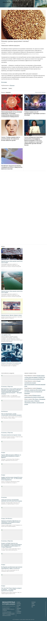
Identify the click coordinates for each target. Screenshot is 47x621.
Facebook (33, 602)
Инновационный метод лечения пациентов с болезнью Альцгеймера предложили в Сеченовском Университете (11, 114)
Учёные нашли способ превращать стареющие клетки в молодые (34, 113)
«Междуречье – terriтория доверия (13, 2)
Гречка (10, 88)
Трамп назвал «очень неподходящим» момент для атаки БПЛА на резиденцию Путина (34, 377)
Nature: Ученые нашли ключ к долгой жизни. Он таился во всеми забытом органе (10, 139)
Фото (18, 606)
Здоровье (12, 85)
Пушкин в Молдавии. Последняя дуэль (11, 363)
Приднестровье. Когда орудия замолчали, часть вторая (12, 262)
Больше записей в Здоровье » (40, 92)
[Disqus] (23, 189)
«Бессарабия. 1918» (6, 335)
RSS (32, 606)
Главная (18, 602)
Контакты (19, 612)
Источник (4, 82)
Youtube (33, 605)
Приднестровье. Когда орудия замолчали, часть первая (12, 292)
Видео (18, 609)
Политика (19, 603)
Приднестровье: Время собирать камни (11, 315)
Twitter (33, 603)
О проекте (19, 611)
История (18, 605)
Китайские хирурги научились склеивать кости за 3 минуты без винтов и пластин (11, 167)
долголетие (4, 88)
